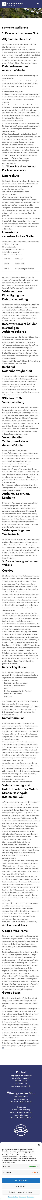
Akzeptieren (21, 1180)
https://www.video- (9, 922)
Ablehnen (21, 1186)
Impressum (30, 1197)
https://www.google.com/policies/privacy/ (17, 989)
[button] (39, 1145)
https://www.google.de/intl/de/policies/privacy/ (19, 1046)
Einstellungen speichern (21, 1192)
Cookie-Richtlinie (13, 1197)
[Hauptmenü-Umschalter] (37, 4)
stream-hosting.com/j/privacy (26, 922)
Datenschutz (22, 1197)
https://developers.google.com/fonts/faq (23, 984)
